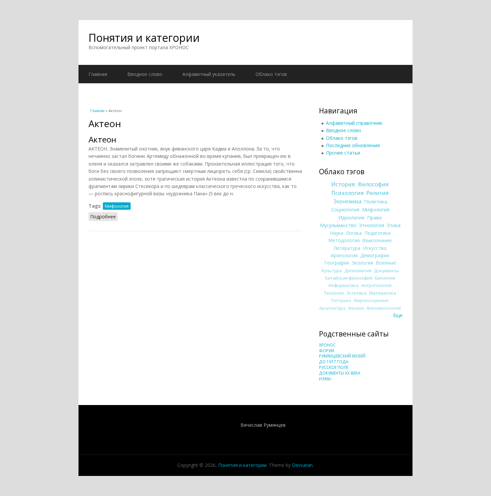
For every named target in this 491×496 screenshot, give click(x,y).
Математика (382, 293)
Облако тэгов (271, 74)
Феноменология (383, 308)
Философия (373, 184)
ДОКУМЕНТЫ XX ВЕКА (339, 373)
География (336, 263)
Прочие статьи (343, 153)
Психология (347, 193)
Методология (344, 240)
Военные (386, 263)
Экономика (347, 201)
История (343, 184)
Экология (362, 263)
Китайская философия (348, 278)
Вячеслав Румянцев (263, 425)
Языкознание (377, 240)
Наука (336, 233)
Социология (345, 209)
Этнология (371, 225)
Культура (332, 271)
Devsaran (302, 465)
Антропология (376, 285)
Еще (397, 315)
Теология (334, 293)
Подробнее (104, 216)
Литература (347, 248)
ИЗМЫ (325, 379)
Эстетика (356, 293)
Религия (377, 193)
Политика (375, 201)
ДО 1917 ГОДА (333, 362)
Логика (354, 233)
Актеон (102, 139)
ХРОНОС (327, 345)
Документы (386, 271)
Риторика (341, 300)
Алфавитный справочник (354, 123)
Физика (356, 308)
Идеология (351, 217)
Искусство (375, 248)
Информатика (343, 285)
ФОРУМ (326, 351)
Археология (344, 255)
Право (374, 217)
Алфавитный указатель (208, 74)
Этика (393, 225)
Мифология (117, 206)
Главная (98, 74)
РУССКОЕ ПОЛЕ (333, 367)
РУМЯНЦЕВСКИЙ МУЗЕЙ (342, 356)
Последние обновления (353, 145)
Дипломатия (357, 271)
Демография (374, 255)
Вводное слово (144, 74)
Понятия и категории (144, 37)
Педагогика (377, 233)
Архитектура (332, 308)
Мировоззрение (371, 300)
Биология (385, 278)
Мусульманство (338, 225)
